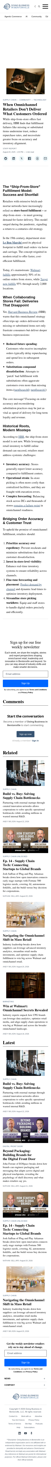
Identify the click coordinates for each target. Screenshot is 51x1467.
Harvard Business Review (23, 312)
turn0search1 (38, 390)
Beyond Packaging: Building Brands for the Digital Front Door (19, 1154)
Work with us (26, 1416)
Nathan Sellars (11, 896)
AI (26, 16)
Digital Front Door (13, 1146)
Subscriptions (29, 1427)
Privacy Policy (27, 693)
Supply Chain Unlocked (15, 856)
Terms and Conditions (38, 690)
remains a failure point (27, 505)
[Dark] (35, 6)
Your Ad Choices (18, 1420)
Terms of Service (14, 1424)
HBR (21, 437)
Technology (40, 100)
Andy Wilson (9, 822)
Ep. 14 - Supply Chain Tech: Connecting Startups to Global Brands (22, 864)
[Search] (39, 6)
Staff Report (10, 149)
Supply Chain (9, 100)
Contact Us (13, 1416)
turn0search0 (21, 390)
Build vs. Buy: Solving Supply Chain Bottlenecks (21, 795)
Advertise (38, 1416)
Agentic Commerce (13, 16)
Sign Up (25, 683)
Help (18, 1427)
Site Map (28, 1424)
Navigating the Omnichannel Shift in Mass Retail (23, 937)
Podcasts (39, 1424)
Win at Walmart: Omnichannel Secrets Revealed (25, 1007)
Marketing (8, 1002)
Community (36, 16)
